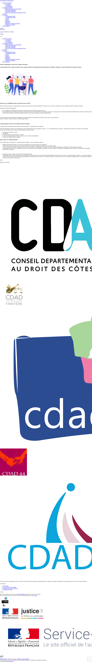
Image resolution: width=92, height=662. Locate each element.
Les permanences (9, 6)
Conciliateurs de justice (10, 16)
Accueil (1, 31)
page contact (34, 595)
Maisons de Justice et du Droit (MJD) (13, 9)
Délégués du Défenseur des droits (12, 23)
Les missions (8, 4)
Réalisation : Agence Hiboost (23, 659)
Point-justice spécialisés (10, 11)
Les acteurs (5, 15)
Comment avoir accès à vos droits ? (10, 588)
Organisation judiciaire (7, 7)
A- (0, 36)
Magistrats (7, 22)
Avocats (7, 18)
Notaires (7, 19)
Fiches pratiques (6, 26)
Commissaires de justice (10, 17)
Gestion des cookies (11, 659)
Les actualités (5, 586)
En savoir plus (10, 661)
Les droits (5, 13)
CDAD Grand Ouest (7, 2)
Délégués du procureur (10, 24)
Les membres (8, 5)
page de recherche (21, 594)
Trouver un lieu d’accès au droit (9, 587)
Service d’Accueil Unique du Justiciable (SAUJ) (15, 12)
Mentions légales (3, 659)
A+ (2, 36)
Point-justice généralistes (10, 10)
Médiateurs (7, 21)
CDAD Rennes (3, 0)
